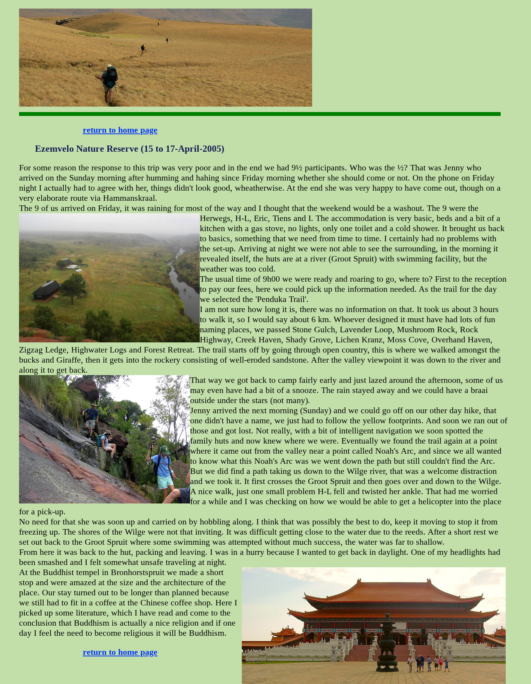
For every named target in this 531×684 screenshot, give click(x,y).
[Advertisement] (336, 33)
